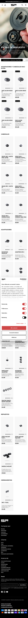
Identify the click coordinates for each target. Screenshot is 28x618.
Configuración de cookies (6, 607)
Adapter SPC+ (19, 252)
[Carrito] (25, 5)
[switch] (24, 308)
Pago (2, 544)
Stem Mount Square (19, 437)
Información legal (5, 570)
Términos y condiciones (6, 605)
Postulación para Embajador (7, 553)
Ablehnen (14, 337)
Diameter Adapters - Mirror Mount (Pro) (20, 372)
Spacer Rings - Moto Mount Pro (6, 402)
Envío (2, 542)
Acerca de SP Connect (6, 561)
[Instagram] (4, 592)
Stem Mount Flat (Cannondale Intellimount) (6, 438)
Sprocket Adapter (5, 371)
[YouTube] (7, 592)
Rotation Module (5, 252)
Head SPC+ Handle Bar (6, 216)
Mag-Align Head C (7, 121)
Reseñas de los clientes (6, 548)
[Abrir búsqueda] (22, 5)
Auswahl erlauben (14, 332)
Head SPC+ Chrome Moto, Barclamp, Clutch (20, 158)
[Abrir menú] (2, 5)
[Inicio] (13, 5)
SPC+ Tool (5, 502)
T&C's (2, 572)
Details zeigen (20, 323)
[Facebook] (2, 592)
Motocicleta (3, 530)
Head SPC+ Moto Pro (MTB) (7, 157)
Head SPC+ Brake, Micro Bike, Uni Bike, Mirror (19, 188)
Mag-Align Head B (20, 91)
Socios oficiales (4, 564)
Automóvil (3, 532)
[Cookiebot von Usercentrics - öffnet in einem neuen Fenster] (20, 279)
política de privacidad (18, 587)
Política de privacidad (5, 569)
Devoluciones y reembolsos (7, 545)
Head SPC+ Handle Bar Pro (20, 216)
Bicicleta (3, 528)
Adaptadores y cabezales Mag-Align (12, 60)
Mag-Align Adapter (18, 121)
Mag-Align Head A (7, 91)
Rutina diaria (4, 535)
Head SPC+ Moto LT (7, 187)
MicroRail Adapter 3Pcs (19, 341)
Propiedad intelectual (5, 567)
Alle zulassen (14, 328)
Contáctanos (4, 550)
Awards (2, 562)
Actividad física (4, 533)
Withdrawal (3, 547)
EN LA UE (14, 1)
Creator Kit (6, 341)
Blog (2, 552)
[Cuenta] (5, 5)
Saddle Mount (7, 466)
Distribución (3, 565)
